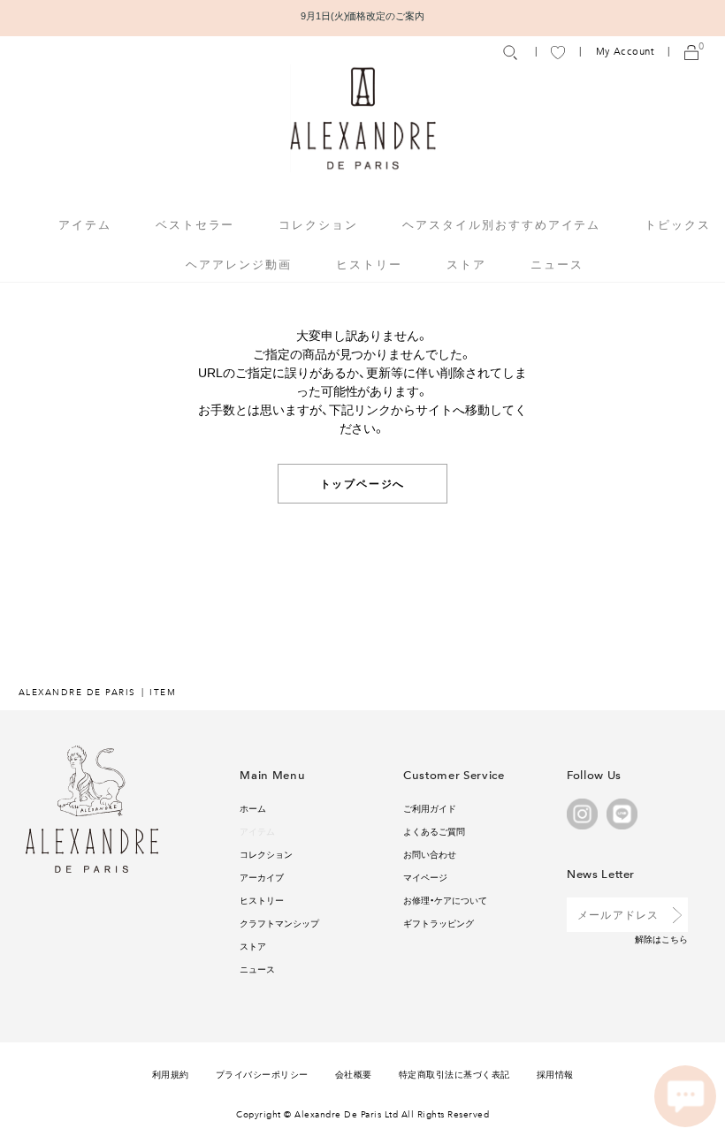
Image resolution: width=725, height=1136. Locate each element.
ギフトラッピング (438, 922)
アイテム (257, 830)
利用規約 (170, 1073)
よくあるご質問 (434, 830)
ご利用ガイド (429, 807)
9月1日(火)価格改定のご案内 (363, 15)
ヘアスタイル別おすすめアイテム (501, 224)
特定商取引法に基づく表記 (454, 1073)
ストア (466, 263)
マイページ (425, 876)
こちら (674, 938)
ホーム (253, 807)
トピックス (678, 224)
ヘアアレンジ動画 (239, 263)
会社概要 (353, 1073)
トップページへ (363, 483)
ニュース (557, 263)
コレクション (266, 853)
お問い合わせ (429, 853)
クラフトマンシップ (279, 922)
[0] (691, 51)
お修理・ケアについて (445, 899)
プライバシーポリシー (262, 1073)
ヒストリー (369, 263)
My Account (625, 51)
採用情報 (555, 1073)
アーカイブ (262, 876)
